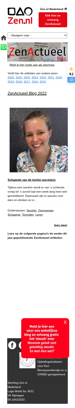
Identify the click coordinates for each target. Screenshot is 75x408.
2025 (19, 77)
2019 (11, 81)
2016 (35, 81)
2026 (11, 77)
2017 (27, 81)
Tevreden (28, 214)
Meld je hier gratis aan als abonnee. (32, 64)
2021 (51, 77)
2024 (27, 77)
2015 (43, 81)
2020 (59, 77)
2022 (43, 77)
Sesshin (32, 210)
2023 (35, 77)
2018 (19, 81)
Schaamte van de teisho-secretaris (32, 180)
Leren (39, 214)
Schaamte (14, 214)
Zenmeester (45, 210)
